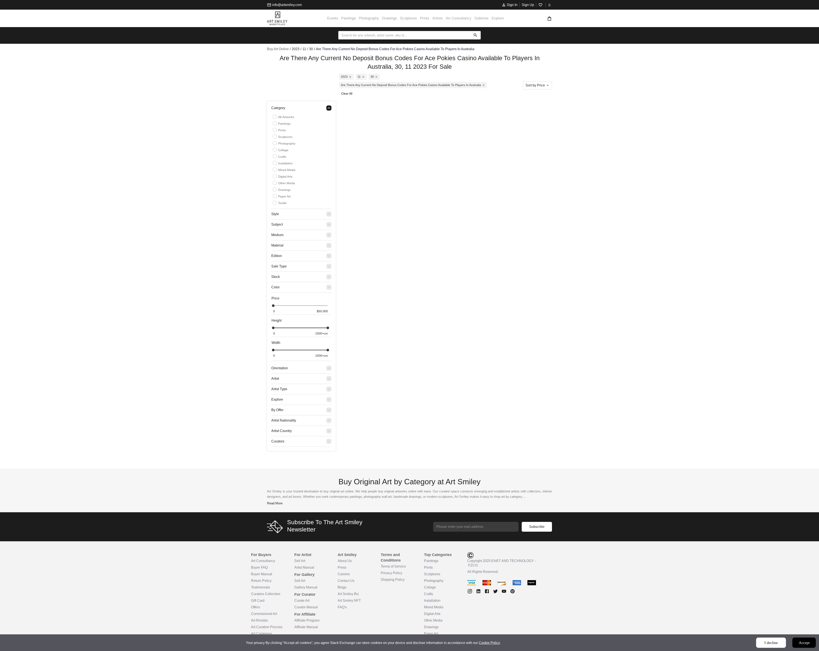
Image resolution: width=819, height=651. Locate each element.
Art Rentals (259, 620)
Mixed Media (286, 170)
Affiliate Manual (306, 627)
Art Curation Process (266, 627)
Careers (344, 574)
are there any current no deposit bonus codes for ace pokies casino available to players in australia (411, 85)
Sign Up (528, 5)
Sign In (512, 5)
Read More (275, 503)
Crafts (282, 156)
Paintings (348, 18)
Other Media (286, 183)
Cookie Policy (489, 643)
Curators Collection (265, 594)
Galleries (481, 18)
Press (342, 567)
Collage (283, 150)
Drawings (389, 18)
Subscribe (537, 526)
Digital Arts (285, 176)
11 (359, 76)
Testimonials (260, 587)
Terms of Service (393, 566)
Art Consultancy (458, 18)
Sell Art (299, 561)
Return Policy (261, 580)
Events (332, 18)
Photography (369, 18)
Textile (282, 203)
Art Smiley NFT (349, 600)
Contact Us (346, 580)
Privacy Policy (391, 573)
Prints (424, 18)
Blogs (342, 587)
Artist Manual (304, 567)
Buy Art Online (278, 49)
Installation (285, 163)
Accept (804, 643)
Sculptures (408, 18)
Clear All (346, 93)
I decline (771, 643)
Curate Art (301, 600)
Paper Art (284, 196)
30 (372, 76)
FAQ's (342, 607)
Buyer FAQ (259, 567)
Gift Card (257, 600)
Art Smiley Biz (348, 594)
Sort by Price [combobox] (535, 85)
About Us (345, 561)
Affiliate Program (306, 620)
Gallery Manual (305, 587)
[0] (549, 18)
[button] (301, 109)
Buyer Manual (261, 574)
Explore (498, 18)
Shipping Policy (393, 579)
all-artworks (286, 117)
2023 (344, 76)
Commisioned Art (264, 614)
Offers (255, 607)
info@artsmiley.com (287, 5)
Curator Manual (306, 607)
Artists (437, 18)
